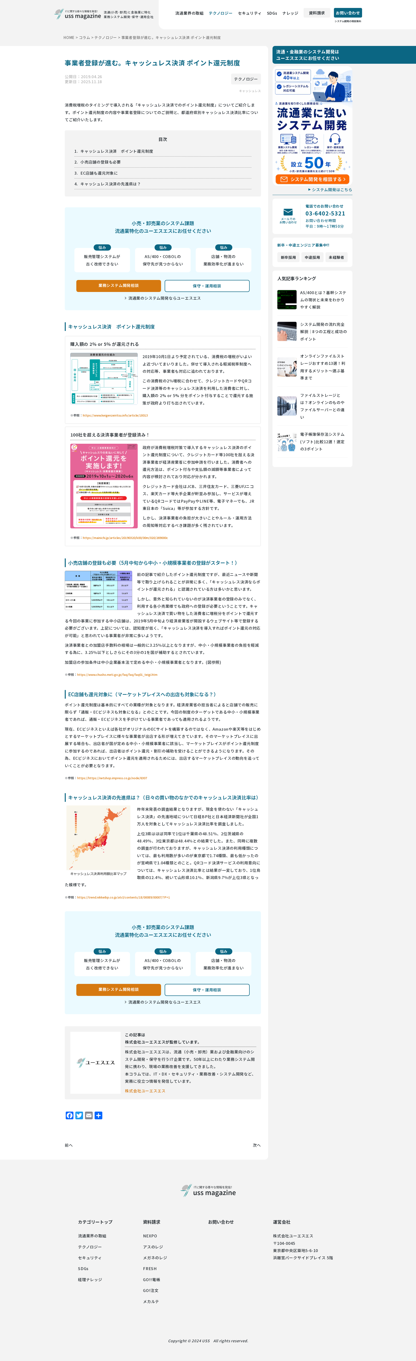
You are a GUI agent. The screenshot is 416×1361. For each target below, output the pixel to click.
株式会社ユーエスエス (145, 1091)
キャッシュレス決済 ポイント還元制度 (116, 151)
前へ (69, 1145)
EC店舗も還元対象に (99, 173)
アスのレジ (153, 1247)
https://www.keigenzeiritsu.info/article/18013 (115, 415)
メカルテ (151, 1301)
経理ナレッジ (90, 1279)
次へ (257, 1145)
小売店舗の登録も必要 (100, 162)
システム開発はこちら (332, 189)
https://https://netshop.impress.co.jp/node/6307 (112, 778)
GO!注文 (151, 1290)
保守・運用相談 (207, 286)
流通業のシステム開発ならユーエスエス (164, 298)
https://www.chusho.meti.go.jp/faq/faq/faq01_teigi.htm (117, 674)
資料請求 (317, 13)
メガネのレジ (155, 1257)
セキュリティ (250, 13)
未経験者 (336, 257)
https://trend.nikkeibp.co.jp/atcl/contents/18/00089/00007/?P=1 (123, 897)
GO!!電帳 (151, 1279)
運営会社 (281, 1222)
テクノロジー (221, 13)
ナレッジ (290, 13)
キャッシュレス (250, 91)
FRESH (150, 1268)
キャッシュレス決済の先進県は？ (110, 184)
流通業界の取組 (189, 13)
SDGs (272, 13)
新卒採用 (288, 257)
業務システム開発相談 (118, 285)
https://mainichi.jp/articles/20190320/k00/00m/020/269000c (125, 537)
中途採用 (312, 257)
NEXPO (150, 1236)
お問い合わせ (348, 14)
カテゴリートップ (95, 1222)
